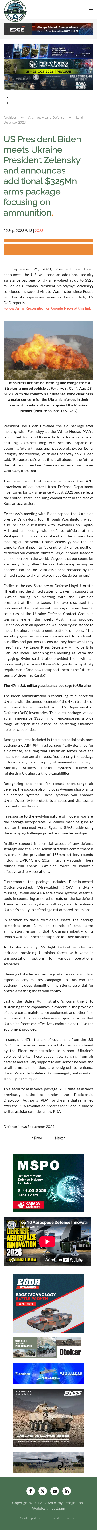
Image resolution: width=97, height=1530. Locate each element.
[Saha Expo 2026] (48, 51)
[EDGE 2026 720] (48, 28)
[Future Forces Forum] (48, 66)
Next (59, 1138)
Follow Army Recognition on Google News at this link (47, 308)
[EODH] (48, 1303)
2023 (39, 230)
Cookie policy (30, 1518)
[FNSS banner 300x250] (48, 1417)
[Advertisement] (50, 249)
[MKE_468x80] (48, 81)
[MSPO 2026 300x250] (48, 1182)
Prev (38, 1138)
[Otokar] (48, 1347)
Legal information (64, 1518)
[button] (91, 9)
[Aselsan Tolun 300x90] (48, 1373)
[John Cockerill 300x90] (48, 1461)
